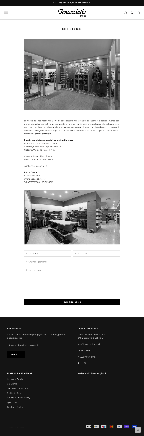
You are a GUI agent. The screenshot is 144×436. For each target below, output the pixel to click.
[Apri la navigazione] (6, 13)
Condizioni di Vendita (17, 388)
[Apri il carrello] (138, 12)
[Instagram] (85, 363)
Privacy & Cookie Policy (18, 397)
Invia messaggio (72, 302)
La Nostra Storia (15, 379)
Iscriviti (16, 354)
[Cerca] (132, 12)
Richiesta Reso (14, 393)
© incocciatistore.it (17, 427)
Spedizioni (12, 402)
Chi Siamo (12, 384)
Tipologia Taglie (15, 407)
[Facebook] (79, 363)
